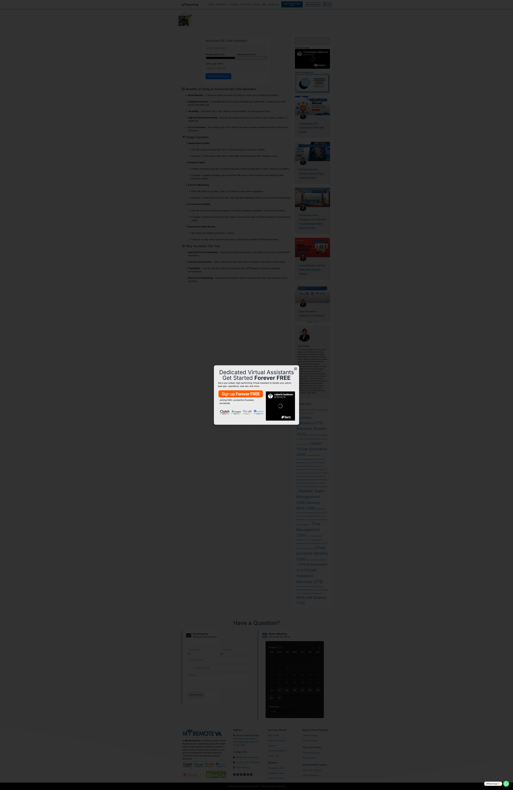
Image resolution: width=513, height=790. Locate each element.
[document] (256, 395)
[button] (296, 369)
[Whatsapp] (506, 784)
